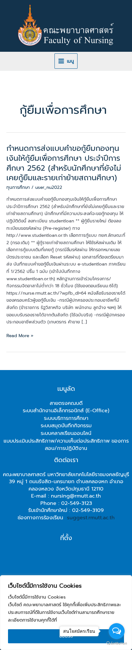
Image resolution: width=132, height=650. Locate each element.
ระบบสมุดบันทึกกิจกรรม (66, 425)
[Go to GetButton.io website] (116, 643)
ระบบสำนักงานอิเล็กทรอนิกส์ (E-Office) (66, 410)
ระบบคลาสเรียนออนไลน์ (66, 433)
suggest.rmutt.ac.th (91, 518)
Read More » (19, 336)
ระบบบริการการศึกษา (66, 418)
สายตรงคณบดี (66, 403)
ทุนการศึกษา (18, 187)
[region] (66, 612)
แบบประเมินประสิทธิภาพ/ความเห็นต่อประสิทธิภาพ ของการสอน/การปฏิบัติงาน (66, 445)
